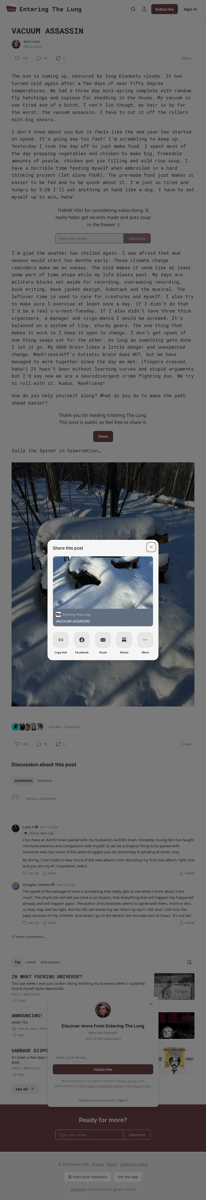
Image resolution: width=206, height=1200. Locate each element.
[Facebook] (82, 640)
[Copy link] (61, 640)
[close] (151, 547)
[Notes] (124, 640)
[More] (145, 640)
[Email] (103, 640)
